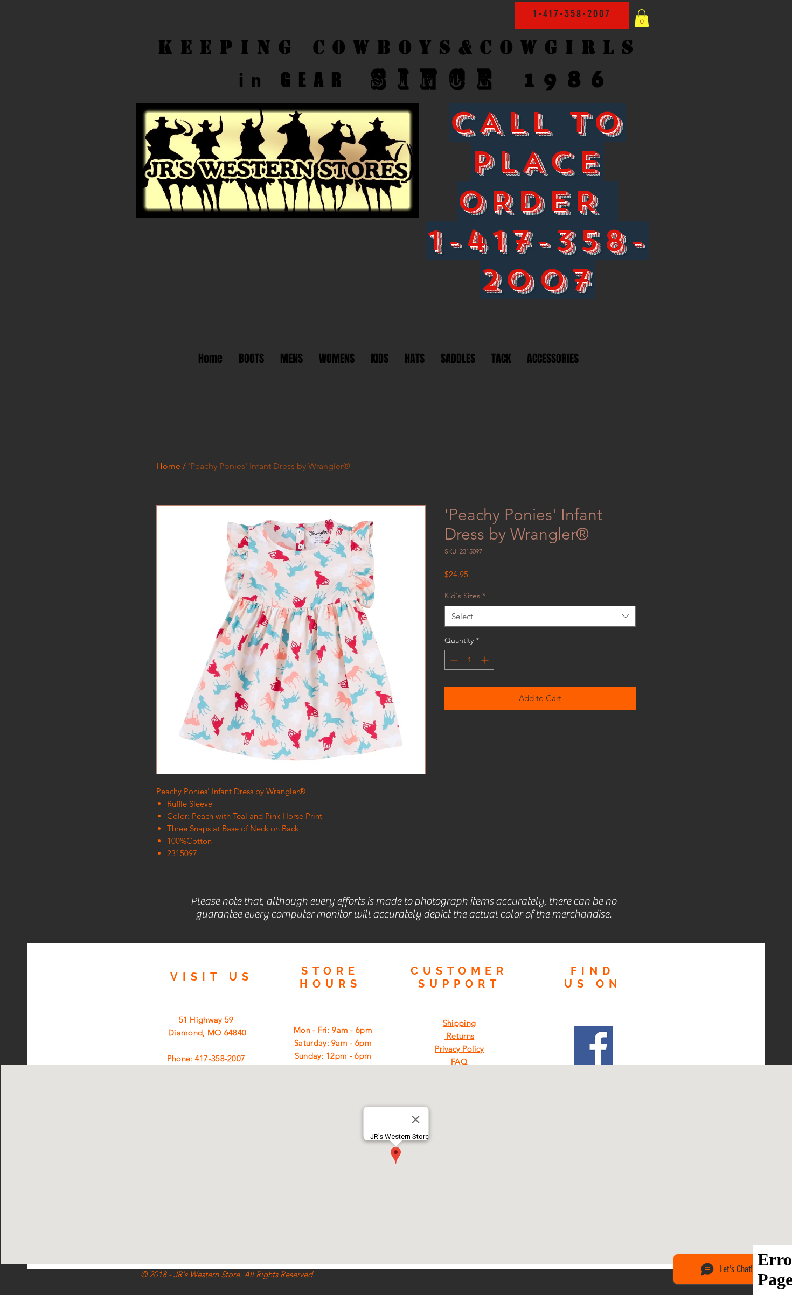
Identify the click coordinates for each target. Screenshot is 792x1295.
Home (168, 466)
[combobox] (540, 616)
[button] (641, 18)
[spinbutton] (469, 659)
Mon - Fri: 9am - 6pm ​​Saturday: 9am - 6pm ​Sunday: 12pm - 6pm (333, 1043)
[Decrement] (453, 659)
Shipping (459, 1023)
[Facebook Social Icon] (593, 1045)
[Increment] (485, 659)
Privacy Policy (459, 1049)
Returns (459, 1036)
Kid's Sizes (464, 595)
